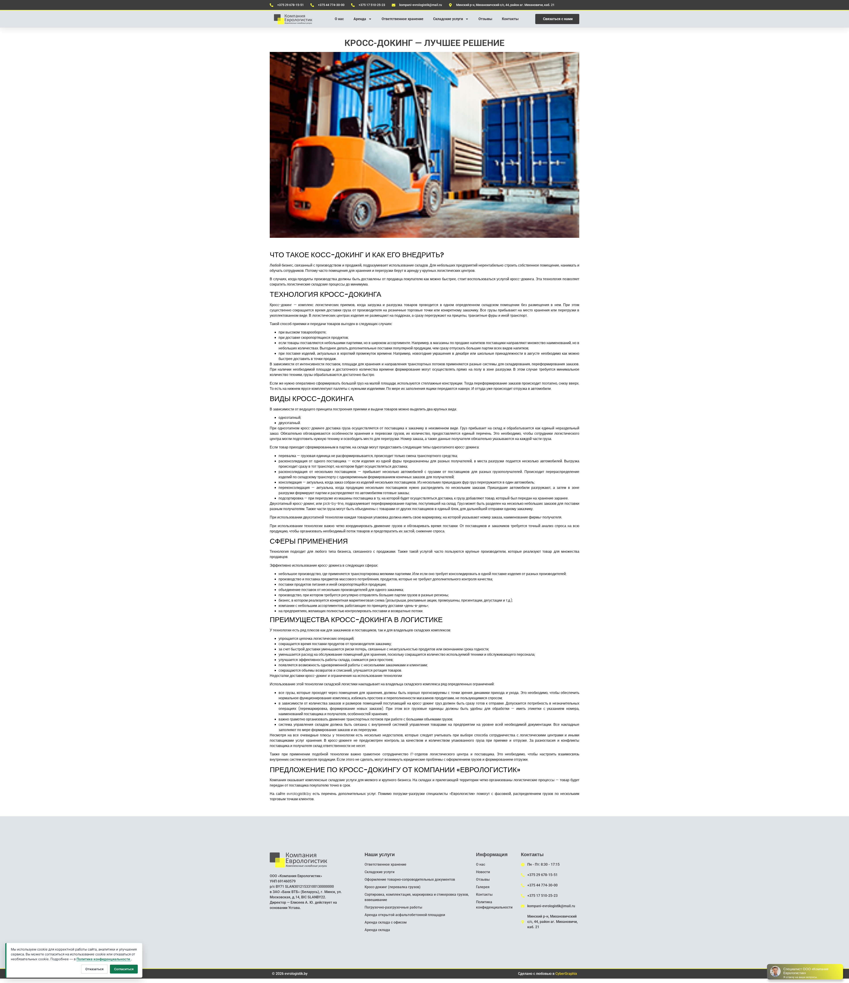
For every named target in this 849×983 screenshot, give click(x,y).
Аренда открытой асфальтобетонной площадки (405, 915)
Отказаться (94, 969)
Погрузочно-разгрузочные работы (393, 907)
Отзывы (485, 19)
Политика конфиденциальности (494, 904)
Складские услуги (448, 19)
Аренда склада (377, 930)
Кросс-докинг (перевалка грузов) (393, 887)
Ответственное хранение (402, 19)
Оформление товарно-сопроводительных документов (410, 879)
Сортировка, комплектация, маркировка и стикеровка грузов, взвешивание (417, 897)
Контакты (510, 19)
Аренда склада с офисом (386, 922)
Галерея (483, 887)
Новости (483, 872)
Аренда (360, 19)
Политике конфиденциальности (103, 959)
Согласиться (124, 969)
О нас (339, 19)
